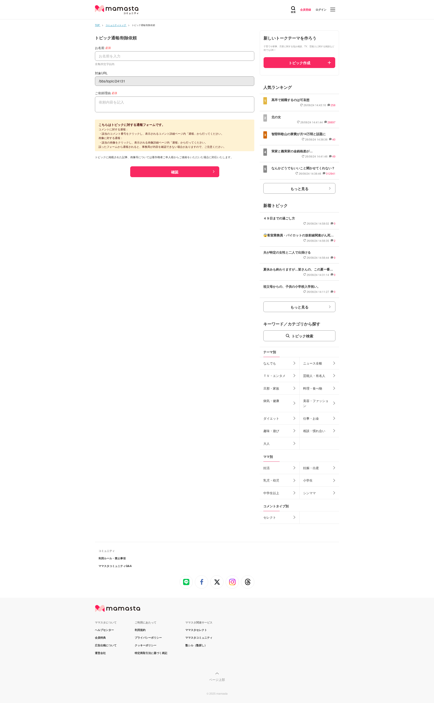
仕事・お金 (311, 418)
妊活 (266, 468)
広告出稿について (106, 645)
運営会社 (100, 652)
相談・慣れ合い (314, 430)
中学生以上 (271, 493)
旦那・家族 (271, 388)
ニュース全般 (312, 363)
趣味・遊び (271, 430)
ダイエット (271, 418)
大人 (266, 443)
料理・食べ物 (312, 388)
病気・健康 (271, 400)
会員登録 (305, 9)
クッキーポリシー (145, 645)
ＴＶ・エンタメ (274, 375)
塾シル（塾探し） (196, 645)
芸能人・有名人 (314, 375)
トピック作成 (299, 62)
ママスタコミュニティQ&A (115, 565)
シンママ (309, 493)
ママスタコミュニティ (198, 637)
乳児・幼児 (271, 480)
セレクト (269, 517)
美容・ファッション (315, 403)
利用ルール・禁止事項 (112, 558)
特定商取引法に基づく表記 (151, 652)
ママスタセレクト (196, 629)
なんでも (269, 363)
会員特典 (100, 637)
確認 (174, 171)
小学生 (308, 480)
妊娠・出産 (311, 468)
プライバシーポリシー (148, 637)
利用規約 (140, 629)
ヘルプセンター (104, 629)
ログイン (321, 9)
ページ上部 (217, 679)
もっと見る (299, 188)
